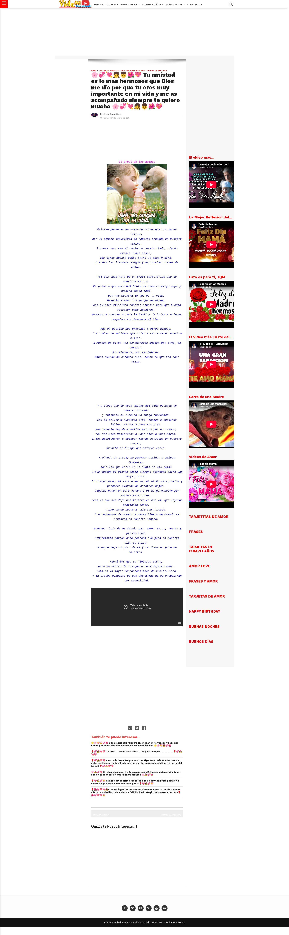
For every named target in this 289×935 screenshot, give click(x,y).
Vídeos (111, 4)
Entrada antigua (101, 815)
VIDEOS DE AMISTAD (157, 71)
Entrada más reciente (171, 815)
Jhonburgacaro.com (174, 922)
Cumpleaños (152, 4)
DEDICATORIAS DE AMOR (133, 71)
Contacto (194, 4)
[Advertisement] (144, 34)
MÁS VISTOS (174, 4)
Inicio (98, 4)
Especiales (129, 4)
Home (94, 71)
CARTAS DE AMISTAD (109, 71)
